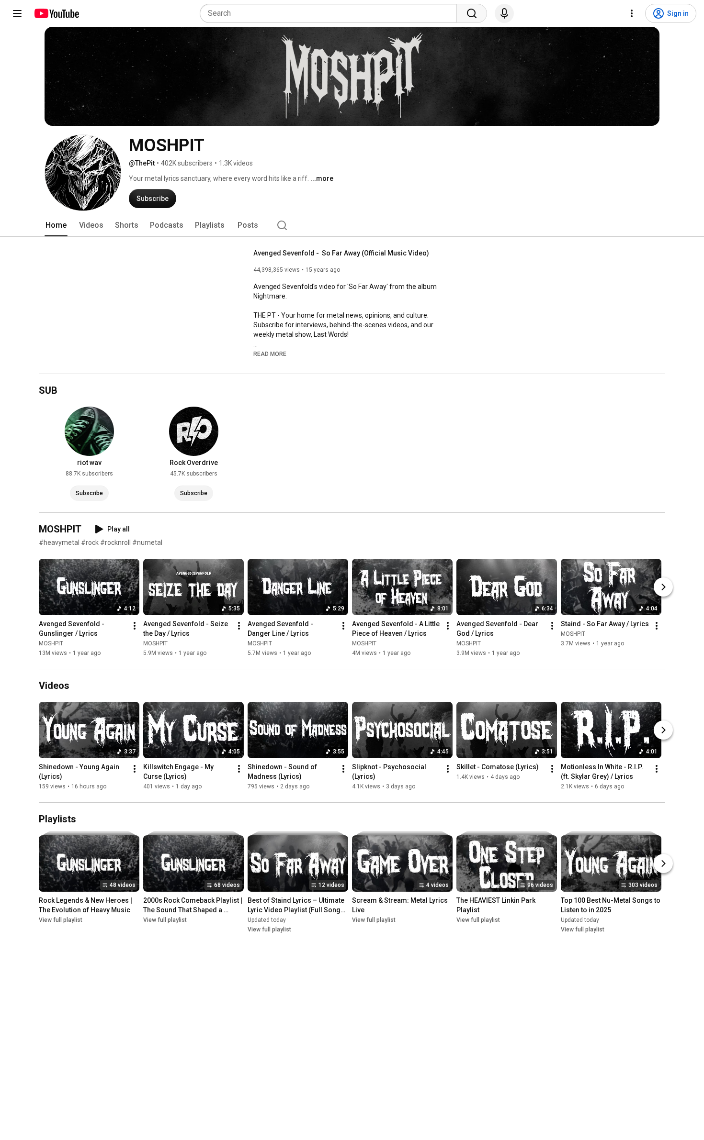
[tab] (56, 225)
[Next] (663, 587)
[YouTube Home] (56, 13)
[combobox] (331, 13)
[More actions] (134, 625)
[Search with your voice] (504, 13)
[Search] (471, 13)
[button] (269, 353)
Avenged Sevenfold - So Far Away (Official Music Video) (341, 253)
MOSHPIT (51, 643)
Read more (269, 354)
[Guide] (17, 13)
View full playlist (60, 920)
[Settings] (631, 13)
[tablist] (352, 225)
